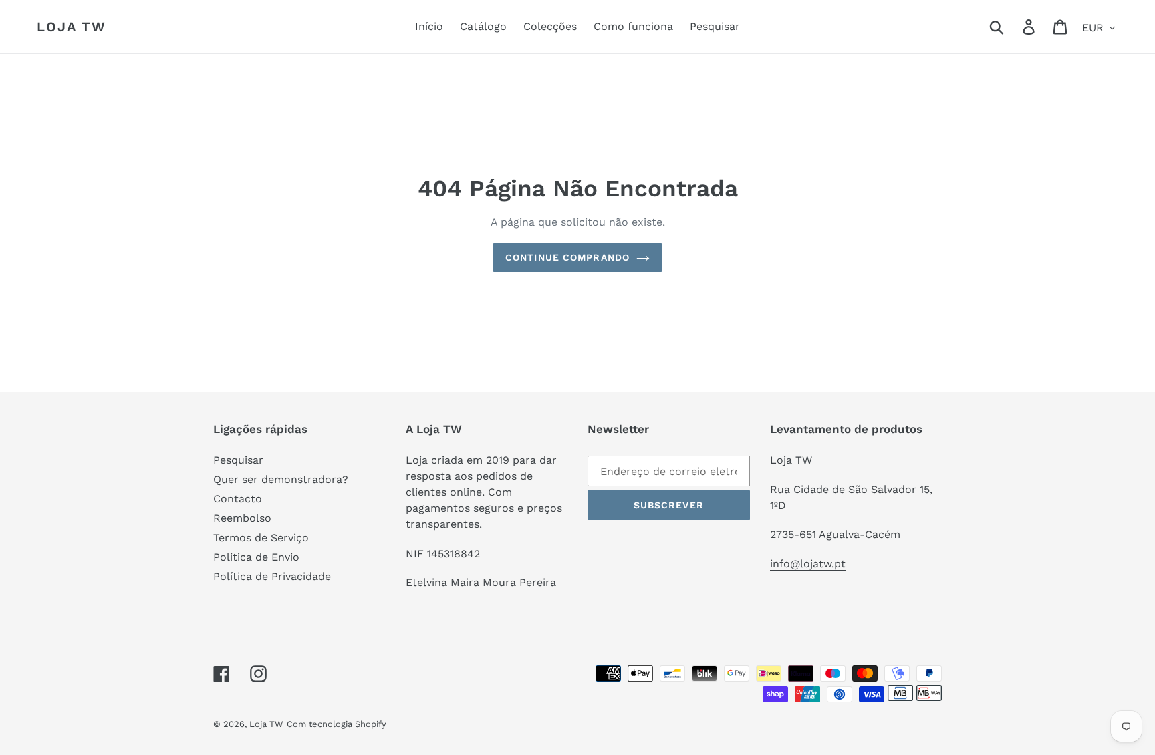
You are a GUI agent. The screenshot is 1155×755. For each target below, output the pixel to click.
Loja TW (71, 27)
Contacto (237, 498)
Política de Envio (256, 557)
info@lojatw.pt (808, 563)
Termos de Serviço (261, 537)
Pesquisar (238, 460)
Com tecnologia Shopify (336, 724)
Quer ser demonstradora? (280, 479)
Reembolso (242, 518)
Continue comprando (567, 257)
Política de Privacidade (272, 576)
